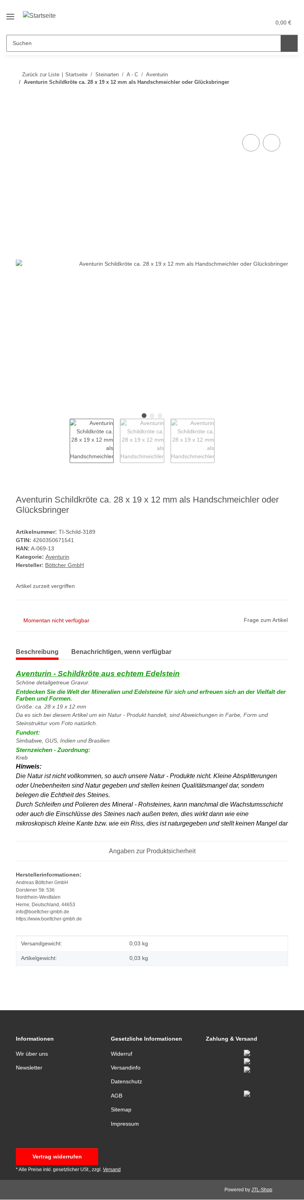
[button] (233, 22)
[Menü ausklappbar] (10, 13)
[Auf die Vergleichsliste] (251, 142)
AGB (116, 1095)
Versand (112, 1169)
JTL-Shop (261, 1189)
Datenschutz (126, 1081)
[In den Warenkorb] (22, 123)
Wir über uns (32, 1054)
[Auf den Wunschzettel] (271, 142)
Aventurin (57, 557)
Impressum (125, 1124)
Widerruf (121, 1054)
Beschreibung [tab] (37, 651)
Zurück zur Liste (40, 74)
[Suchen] (289, 43)
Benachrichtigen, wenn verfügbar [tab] (121, 651)
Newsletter (29, 1067)
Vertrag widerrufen (57, 1156)
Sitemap (121, 1109)
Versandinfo (126, 1067)
